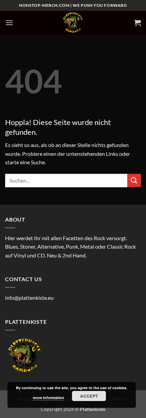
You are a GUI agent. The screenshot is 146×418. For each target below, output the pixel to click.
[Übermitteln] (134, 180)
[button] (9, 22)
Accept (89, 396)
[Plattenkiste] (73, 23)
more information (48, 397)
